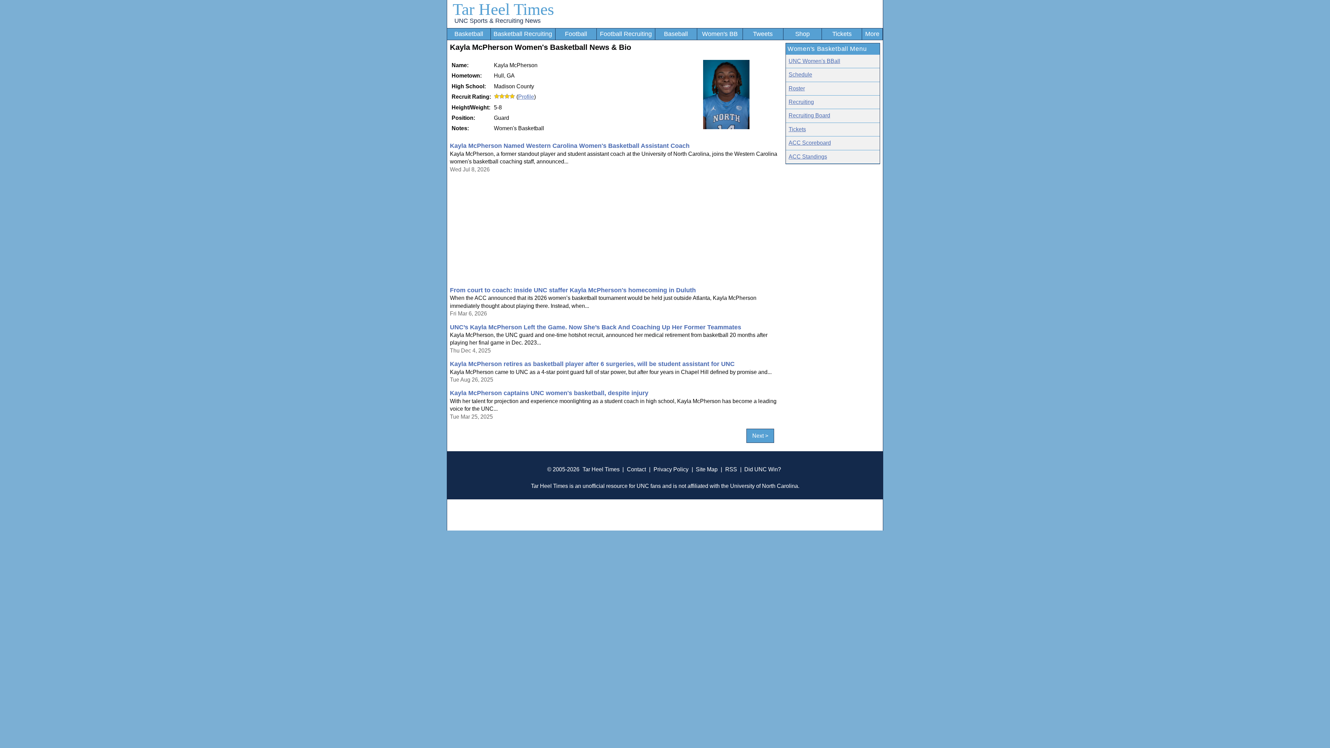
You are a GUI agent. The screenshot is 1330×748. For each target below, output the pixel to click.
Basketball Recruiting (523, 33)
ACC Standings (808, 157)
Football (576, 33)
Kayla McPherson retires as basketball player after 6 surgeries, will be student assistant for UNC (592, 363)
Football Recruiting (626, 33)
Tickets (842, 33)
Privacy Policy (671, 469)
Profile (526, 97)
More (872, 33)
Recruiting (801, 102)
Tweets (763, 33)
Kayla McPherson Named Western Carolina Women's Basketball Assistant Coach (570, 145)
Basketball (468, 33)
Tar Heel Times (503, 9)
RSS (731, 469)
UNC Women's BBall (814, 61)
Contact (636, 469)
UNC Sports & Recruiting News (497, 20)
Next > (760, 436)
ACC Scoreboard (810, 143)
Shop (802, 33)
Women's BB (720, 33)
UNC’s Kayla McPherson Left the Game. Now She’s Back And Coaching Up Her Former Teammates (595, 327)
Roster (797, 88)
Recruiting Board (809, 115)
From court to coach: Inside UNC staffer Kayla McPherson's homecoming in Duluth (573, 290)
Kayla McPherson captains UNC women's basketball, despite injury (549, 393)
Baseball (676, 33)
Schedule (800, 75)
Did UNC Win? (762, 469)
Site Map (707, 469)
